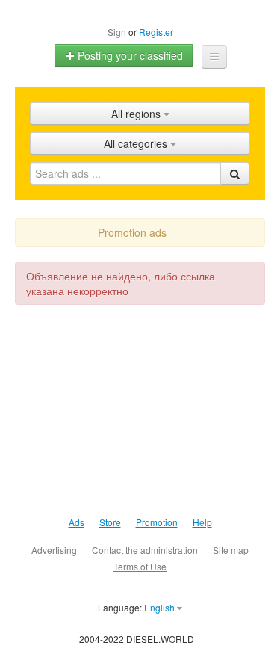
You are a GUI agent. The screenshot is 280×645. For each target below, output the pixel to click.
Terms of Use (140, 566)
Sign (118, 31)
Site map (231, 549)
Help (202, 522)
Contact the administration (145, 549)
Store (110, 522)
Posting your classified (129, 55)
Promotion (157, 522)
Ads (76, 522)
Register (156, 31)
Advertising (54, 549)
